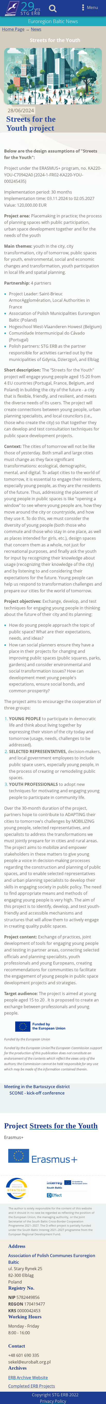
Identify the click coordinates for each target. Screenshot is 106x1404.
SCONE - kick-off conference (37, 1093)
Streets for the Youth (64, 1125)
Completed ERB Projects (31, 1386)
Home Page (13, 29)
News (36, 29)
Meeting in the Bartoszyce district (37, 1086)
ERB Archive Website (28, 1377)
